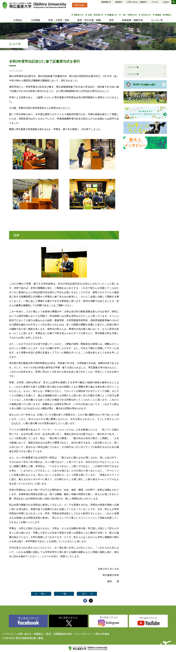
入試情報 (35, 20)
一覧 (64, 593)
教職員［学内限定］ (164, 14)
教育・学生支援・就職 (89, 20)
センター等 (157, 20)
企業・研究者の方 (95, 14)
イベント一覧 (133, 67)
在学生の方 (146, 14)
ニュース (15, 44)
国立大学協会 (102, 633)
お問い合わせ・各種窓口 (137, 2)
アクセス (155, 2)
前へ (43, 593)
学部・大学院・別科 (58, 20)
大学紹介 (18, 20)
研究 (111, 20)
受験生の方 (78, 14)
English (166, 2)
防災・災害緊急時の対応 (59, 633)
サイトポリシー (84, 633)
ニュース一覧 (133, 74)
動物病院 (105, 2)
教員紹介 (119, 2)
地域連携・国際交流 (132, 20)
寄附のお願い (79, 5)
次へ (84, 593)
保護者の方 (112, 14)
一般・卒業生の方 (129, 14)
